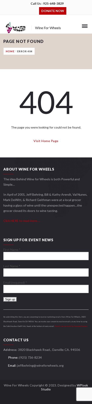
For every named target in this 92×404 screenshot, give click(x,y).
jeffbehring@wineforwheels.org (40, 365)
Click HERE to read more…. (21, 221)
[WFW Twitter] (35, 10)
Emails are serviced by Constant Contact (71, 326)
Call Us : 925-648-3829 (47, 3)
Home (10, 51)
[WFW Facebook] (29, 10)
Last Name (11, 266)
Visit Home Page (45, 141)
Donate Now (52, 11)
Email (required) (15, 282)
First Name (12, 249)
